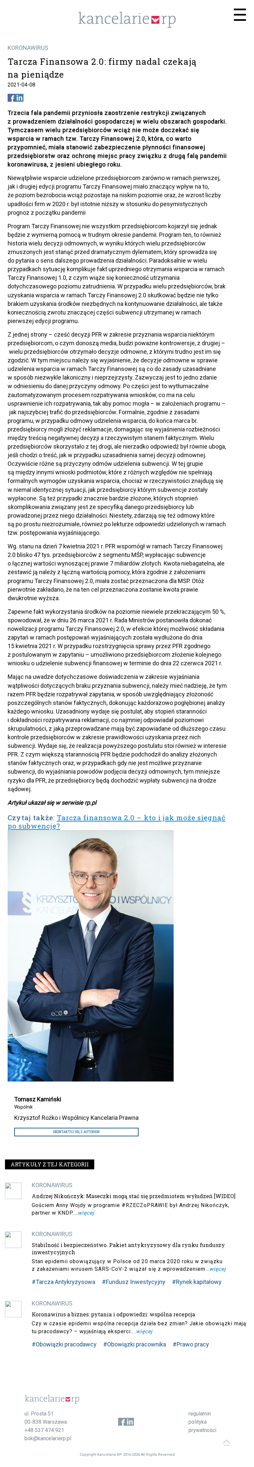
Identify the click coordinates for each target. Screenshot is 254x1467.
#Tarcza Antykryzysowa (63, 1281)
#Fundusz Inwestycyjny (133, 1281)
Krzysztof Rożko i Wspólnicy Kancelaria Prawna (76, 1117)
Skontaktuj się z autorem (76, 1132)
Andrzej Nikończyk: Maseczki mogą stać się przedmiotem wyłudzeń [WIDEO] (133, 1195)
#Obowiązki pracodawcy (64, 1344)
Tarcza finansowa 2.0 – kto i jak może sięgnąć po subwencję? (117, 821)
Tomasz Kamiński (37, 1099)
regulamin (200, 1414)
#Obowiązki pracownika (134, 1344)
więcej (86, 1213)
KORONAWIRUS (28, 47)
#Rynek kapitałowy (197, 1281)
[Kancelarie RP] (127, 26)
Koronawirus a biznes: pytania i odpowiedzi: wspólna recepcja (113, 1314)
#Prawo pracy (191, 1344)
